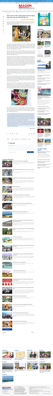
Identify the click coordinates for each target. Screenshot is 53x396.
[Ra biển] (7, 379)
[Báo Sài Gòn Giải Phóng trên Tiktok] (45, 1)
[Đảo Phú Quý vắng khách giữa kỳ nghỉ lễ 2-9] (7, 214)
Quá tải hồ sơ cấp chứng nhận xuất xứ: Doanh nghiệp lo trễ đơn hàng (23, 288)
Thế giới (5, 361)
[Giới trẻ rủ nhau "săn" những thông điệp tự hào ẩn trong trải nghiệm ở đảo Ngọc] (40, 131)
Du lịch (39, 117)
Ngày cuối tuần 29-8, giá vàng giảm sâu (19, 262)
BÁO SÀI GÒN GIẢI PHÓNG (26, 6)
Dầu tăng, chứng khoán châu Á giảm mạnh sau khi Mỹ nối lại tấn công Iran (7, 371)
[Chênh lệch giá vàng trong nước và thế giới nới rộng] (7, 197)
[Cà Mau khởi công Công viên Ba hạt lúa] (7, 273)
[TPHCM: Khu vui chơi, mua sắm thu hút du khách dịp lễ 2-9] (7, 206)
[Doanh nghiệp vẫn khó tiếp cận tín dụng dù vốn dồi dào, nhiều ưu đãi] (7, 172)
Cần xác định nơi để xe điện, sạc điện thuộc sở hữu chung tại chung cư (43, 78)
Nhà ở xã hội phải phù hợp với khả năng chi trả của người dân (44, 81)
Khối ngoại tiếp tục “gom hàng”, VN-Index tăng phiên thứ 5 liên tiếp (43, 162)
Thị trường (40, 29)
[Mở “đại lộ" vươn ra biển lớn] (7, 240)
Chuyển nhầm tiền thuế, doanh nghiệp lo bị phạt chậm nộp (22, 304)
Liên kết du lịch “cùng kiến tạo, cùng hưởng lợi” (20, 161)
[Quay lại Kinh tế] (3, 33)
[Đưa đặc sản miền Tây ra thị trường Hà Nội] (7, 324)
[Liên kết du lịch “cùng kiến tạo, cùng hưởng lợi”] (7, 164)
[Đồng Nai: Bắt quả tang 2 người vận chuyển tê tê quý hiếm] (32, 354)
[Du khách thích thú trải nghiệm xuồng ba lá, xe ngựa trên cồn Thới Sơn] (7, 181)
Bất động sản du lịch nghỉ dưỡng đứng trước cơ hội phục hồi (43, 70)
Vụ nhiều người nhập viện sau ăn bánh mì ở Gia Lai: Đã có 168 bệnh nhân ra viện (45, 371)
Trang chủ (3, 11)
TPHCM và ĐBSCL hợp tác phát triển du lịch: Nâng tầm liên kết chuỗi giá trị (23, 254)
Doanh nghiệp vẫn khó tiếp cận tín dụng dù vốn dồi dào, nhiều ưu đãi (23, 170)
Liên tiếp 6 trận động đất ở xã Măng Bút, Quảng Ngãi (19, 359)
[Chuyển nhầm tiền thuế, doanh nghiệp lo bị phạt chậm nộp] (7, 307)
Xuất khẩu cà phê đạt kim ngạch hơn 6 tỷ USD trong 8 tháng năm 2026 (23, 229)
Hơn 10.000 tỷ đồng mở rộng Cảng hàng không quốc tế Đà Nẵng (43, 111)
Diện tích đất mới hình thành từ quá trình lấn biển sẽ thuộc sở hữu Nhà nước (43, 84)
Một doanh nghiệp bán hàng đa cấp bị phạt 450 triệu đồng (40, 56)
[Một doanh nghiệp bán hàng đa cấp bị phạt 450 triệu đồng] (40, 52)
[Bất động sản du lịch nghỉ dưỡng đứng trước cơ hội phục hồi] (44, 65)
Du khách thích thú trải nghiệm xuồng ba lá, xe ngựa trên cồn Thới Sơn (23, 178)
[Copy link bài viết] (3, 28)
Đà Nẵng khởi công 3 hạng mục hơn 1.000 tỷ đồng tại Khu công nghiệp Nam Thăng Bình (43, 97)
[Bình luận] (3, 31)
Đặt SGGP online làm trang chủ (46, 393)
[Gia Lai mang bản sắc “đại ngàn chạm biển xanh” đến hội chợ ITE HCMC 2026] (40, 141)
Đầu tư (39, 87)
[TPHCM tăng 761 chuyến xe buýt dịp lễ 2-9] (7, 299)
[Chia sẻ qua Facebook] (3, 19)
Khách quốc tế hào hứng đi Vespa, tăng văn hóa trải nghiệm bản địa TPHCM (23, 246)
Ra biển (3, 382)
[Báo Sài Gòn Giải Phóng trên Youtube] (43, 1)
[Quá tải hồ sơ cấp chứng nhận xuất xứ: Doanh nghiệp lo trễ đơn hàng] (7, 290)
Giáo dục (17, 361)
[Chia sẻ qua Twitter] (3, 21)
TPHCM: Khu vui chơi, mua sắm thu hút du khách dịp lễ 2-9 (22, 203)
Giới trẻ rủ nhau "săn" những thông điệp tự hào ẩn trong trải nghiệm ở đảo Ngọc (40, 135)
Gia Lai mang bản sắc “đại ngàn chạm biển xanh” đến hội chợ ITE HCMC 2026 (40, 145)
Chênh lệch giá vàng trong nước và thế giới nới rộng (21, 194)
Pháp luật (30, 350)
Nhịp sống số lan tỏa (16, 186)
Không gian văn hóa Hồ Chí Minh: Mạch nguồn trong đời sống (7, 359)
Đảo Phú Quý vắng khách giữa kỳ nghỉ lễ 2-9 (20, 211)
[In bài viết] (3, 26)
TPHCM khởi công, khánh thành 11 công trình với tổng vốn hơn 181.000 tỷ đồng (23, 280)
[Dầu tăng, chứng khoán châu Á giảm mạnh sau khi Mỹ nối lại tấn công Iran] (7, 366)
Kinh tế (8, 13)
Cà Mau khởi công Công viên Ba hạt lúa (19, 270)
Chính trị (5, 350)
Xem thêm (7, 329)
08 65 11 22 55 (5, 392)
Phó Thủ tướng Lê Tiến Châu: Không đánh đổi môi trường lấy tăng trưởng (44, 108)
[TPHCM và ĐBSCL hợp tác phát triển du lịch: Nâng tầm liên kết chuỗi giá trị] (7, 256)
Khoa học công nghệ (32, 361)
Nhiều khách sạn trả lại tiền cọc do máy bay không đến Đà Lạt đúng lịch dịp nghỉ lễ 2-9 (23, 221)
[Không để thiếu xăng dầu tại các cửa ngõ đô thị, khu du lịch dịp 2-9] (48, 52)
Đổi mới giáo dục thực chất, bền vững (20, 371)
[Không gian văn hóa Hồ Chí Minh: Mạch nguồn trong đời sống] (7, 354)
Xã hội (17, 350)
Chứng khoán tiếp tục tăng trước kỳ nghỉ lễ (43, 159)
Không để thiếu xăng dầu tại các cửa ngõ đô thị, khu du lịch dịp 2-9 (48, 56)
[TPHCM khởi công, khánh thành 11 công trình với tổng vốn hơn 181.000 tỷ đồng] (7, 282)
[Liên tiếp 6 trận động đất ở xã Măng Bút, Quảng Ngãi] (20, 354)
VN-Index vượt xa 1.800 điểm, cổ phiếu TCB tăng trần (43, 167)
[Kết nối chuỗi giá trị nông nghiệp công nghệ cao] (7, 315)
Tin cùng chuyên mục (7, 159)
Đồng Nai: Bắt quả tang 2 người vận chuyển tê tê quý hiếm (32, 359)
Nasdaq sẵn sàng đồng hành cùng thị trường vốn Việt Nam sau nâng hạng (43, 165)
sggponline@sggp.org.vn (6, 393)
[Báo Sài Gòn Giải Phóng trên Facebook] (42, 1)
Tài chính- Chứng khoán (41, 149)
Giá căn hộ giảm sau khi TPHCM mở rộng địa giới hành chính (43, 76)
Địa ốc (39, 60)
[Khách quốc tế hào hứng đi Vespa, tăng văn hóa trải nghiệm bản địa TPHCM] (7, 248)
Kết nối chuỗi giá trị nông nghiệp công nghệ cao (20, 312)
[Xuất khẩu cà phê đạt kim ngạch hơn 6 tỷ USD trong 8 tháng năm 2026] (7, 231)
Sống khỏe (42, 361)
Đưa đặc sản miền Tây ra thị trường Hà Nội (20, 321)
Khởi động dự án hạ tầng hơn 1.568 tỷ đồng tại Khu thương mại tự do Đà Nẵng (43, 114)
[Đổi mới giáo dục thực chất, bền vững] (20, 366)
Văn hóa (5, 374)
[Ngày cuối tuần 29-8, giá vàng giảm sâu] (7, 265)
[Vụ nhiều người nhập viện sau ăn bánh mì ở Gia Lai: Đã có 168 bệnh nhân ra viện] (45, 366)
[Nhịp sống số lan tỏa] (7, 189)
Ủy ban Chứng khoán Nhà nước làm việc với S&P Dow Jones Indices (43, 152)
